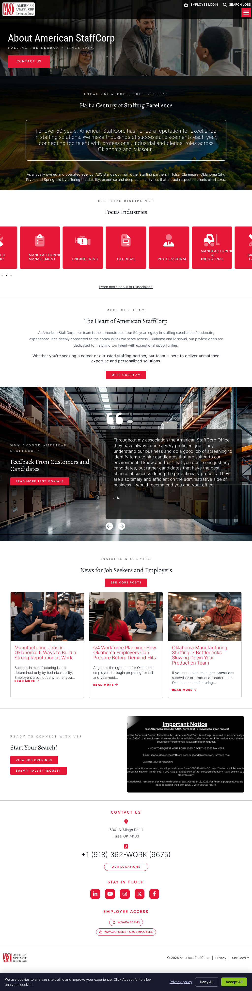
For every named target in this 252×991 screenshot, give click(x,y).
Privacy (220, 958)
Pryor (30, 179)
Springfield (52, 179)
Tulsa (175, 174)
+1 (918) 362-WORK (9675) (126, 854)
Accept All (234, 982)
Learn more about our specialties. (126, 287)
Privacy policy (181, 982)
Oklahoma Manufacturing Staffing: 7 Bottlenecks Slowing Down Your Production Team (199, 655)
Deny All (207, 982)
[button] (246, 12)
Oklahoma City (212, 174)
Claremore (190, 174)
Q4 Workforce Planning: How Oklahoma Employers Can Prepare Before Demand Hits (124, 653)
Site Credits (241, 958)
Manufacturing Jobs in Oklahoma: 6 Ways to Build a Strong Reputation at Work (45, 653)
